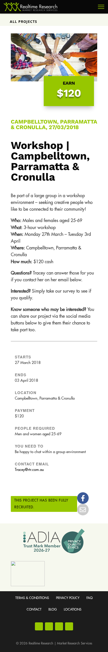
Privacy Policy (67, 598)
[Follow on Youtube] (59, 626)
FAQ (89, 598)
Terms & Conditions (32, 598)
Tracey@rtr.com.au (29, 470)
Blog (52, 609)
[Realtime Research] (30, 7)
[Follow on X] (69, 626)
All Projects (23, 21)
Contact (34, 609)
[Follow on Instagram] (49, 626)
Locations (72, 609)
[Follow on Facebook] (39, 626)
